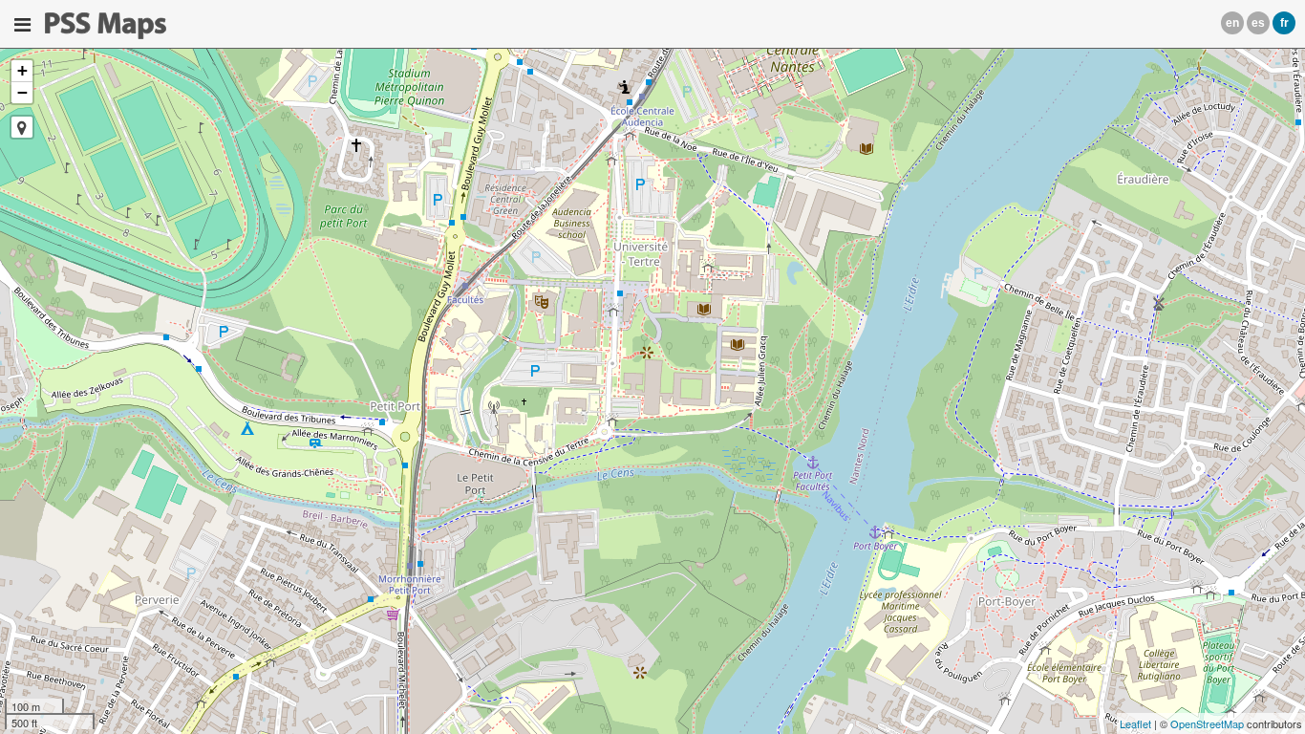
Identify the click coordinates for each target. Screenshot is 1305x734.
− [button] (22, 92)
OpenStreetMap (1207, 723)
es (1258, 23)
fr (1284, 23)
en (1232, 23)
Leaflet (1135, 723)
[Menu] (22, 24)
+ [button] (22, 70)
